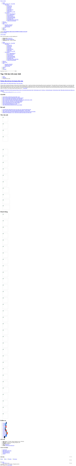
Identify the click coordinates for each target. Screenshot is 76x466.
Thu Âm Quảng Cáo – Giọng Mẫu (9, 3)
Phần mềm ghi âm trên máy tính (66, 90)
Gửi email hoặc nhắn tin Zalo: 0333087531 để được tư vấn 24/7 (15, 31)
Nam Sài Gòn (9, 6)
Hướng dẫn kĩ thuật (8, 25)
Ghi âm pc (43, 90)
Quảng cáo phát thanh (11, 16)
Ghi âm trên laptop (49, 90)
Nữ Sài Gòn (9, 8)
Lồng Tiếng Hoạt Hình (11, 17)
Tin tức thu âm (7, 26)
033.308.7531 (10, 38)
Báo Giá (4, 21)
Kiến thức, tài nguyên (9, 24)
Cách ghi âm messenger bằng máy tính (14, 90)
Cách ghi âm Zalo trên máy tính (27, 90)
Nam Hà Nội (9, 5)
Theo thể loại (7, 12)
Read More (25, 88)
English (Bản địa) (10, 9)
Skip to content (3, 0)
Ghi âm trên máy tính (56, 90)
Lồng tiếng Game (10, 18)
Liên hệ (4, 453)
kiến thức (6, 90)
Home (4, 2)
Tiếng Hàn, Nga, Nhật (11, 11)
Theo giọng (7, 4)
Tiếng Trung (9, 10)
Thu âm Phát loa (10, 15)
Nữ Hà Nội (9, 7)
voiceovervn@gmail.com (9, 39)
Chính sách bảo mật (6, 452)
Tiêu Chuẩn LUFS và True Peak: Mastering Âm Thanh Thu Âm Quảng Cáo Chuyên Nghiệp (19, 111)
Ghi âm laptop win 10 (37, 90)
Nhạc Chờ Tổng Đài (10, 14)
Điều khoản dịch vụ (6, 451)
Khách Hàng (5, 22)
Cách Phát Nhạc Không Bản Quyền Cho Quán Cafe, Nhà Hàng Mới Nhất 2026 (17, 109)
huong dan (2, 90)
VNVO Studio (3, 34)
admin (21, 83)
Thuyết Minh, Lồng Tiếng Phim (12, 19)
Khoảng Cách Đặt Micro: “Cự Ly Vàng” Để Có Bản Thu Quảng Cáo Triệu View (17, 112)
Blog (3, 23)
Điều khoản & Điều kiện (7, 450)
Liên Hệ (4, 27)
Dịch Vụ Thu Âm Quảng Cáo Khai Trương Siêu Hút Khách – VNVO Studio (16, 110)
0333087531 (7, 444)
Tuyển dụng (5, 449)
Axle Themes (9, 465)
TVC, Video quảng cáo (11, 13)
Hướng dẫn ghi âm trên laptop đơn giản (11, 81)
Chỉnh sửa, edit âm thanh (11, 20)
